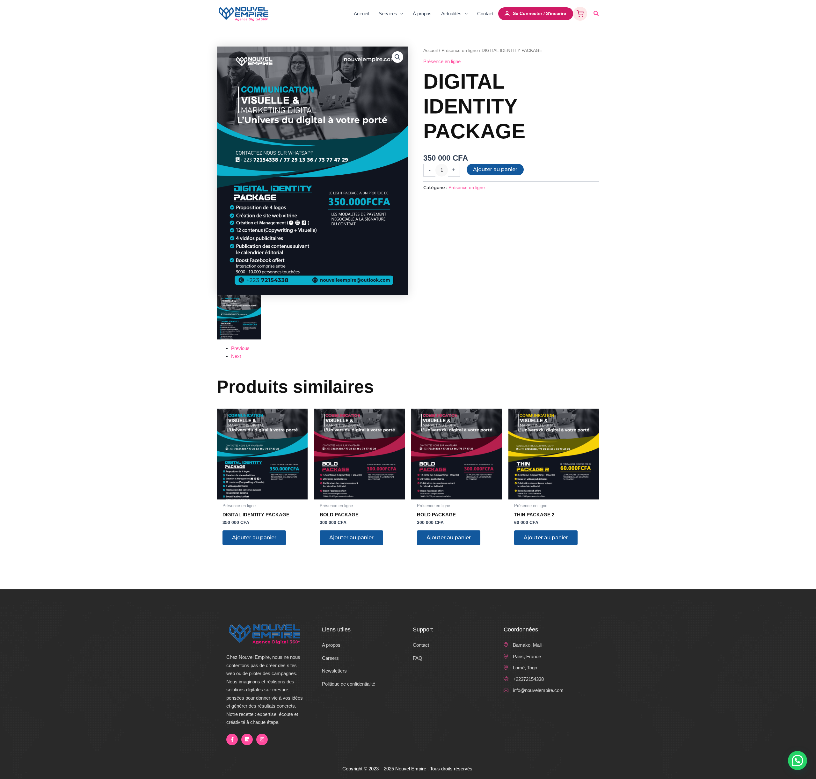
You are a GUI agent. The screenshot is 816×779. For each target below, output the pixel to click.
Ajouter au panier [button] (254, 538)
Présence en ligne (459, 50)
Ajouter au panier (495, 169)
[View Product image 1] (239, 317)
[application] (400, 14)
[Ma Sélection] (580, 14)
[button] (596, 14)
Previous (240, 348)
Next (236, 356)
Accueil (430, 50)
